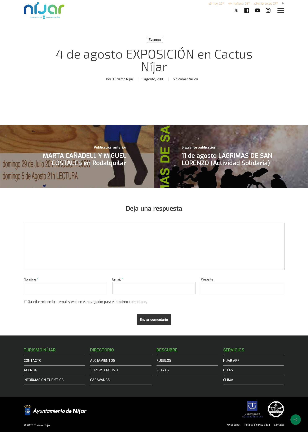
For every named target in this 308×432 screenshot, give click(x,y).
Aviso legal (233, 425)
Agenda (30, 370)
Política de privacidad (257, 425)
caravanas (100, 380)
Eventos (155, 40)
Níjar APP (231, 360)
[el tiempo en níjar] (283, 4)
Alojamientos (102, 360)
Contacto (32, 360)
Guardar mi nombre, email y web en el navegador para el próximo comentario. (87, 302)
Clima (228, 380)
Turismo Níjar (122, 79)
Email (117, 279)
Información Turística (44, 380)
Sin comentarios (185, 79)
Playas (163, 370)
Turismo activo (104, 370)
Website (207, 279)
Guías (228, 370)
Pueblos (164, 360)
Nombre (31, 279)
